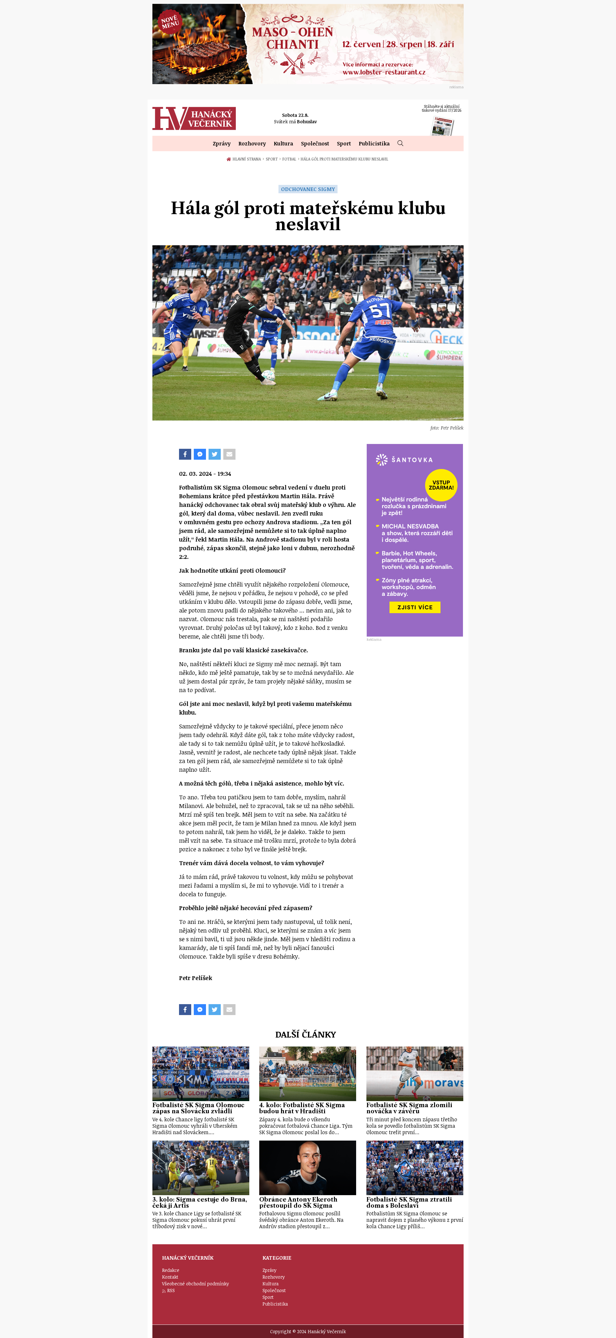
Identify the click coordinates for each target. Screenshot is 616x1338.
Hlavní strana (248, 158)
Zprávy (222, 143)
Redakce (170, 1270)
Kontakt (170, 1277)
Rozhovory (252, 143)
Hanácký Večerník (194, 118)
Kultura (283, 143)
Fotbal (290, 158)
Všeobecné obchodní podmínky (195, 1284)
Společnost (315, 143)
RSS (171, 1290)
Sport (344, 143)
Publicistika (374, 143)
